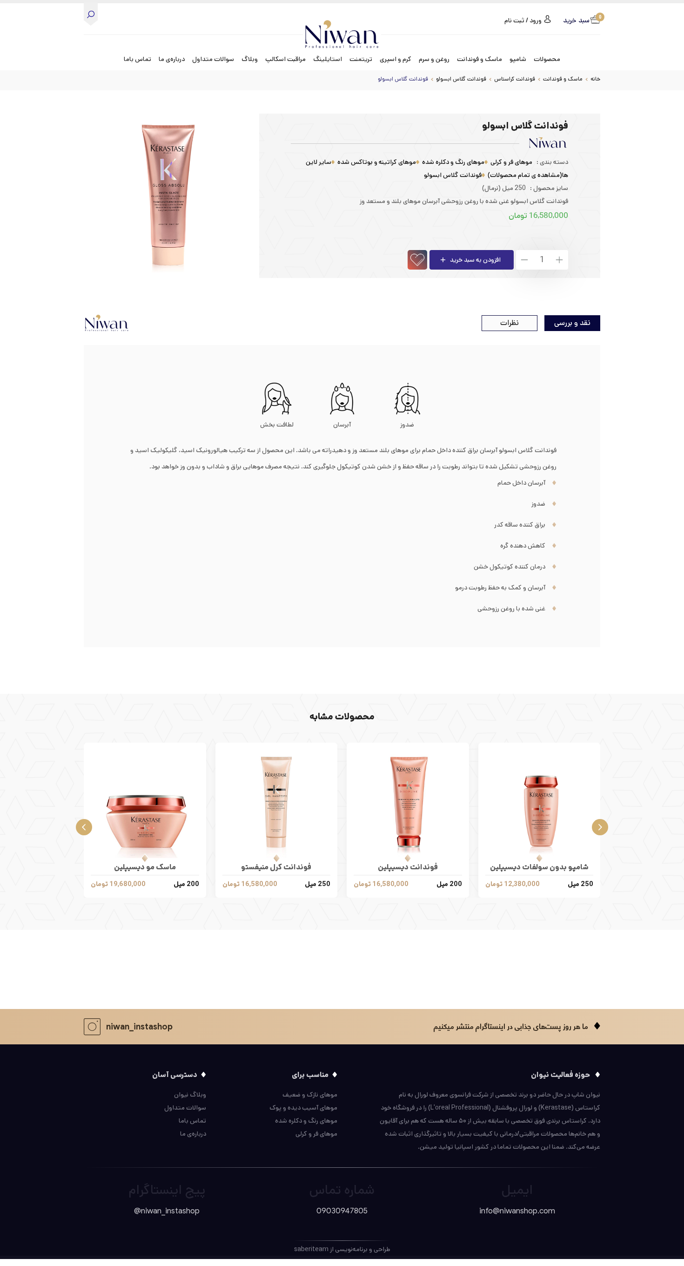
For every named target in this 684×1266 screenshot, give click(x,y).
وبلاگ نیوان (190, 1094)
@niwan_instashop (167, 1211)
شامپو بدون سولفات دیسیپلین (539, 867)
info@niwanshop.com (517, 1211)
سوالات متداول (213, 59)
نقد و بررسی (572, 323)
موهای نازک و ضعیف (309, 1094)
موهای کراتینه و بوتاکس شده (376, 162)
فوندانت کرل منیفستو (276, 867)
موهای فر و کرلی (511, 162)
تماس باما (137, 59)
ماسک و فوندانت (563, 79)
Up (559, 260)
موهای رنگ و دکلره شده (453, 162)
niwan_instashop (139, 1027)
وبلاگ (249, 59)
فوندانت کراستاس (514, 79)
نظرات (509, 323)
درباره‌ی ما (172, 59)
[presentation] (600, 826)
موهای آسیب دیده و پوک (303, 1107)
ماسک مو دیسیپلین (145, 867)
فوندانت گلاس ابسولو (461, 79)
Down (525, 260)
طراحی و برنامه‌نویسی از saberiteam (342, 1249)
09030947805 (342, 1211)
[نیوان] (342, 26)
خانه (595, 79)
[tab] (572, 323)
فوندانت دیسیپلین (408, 867)
